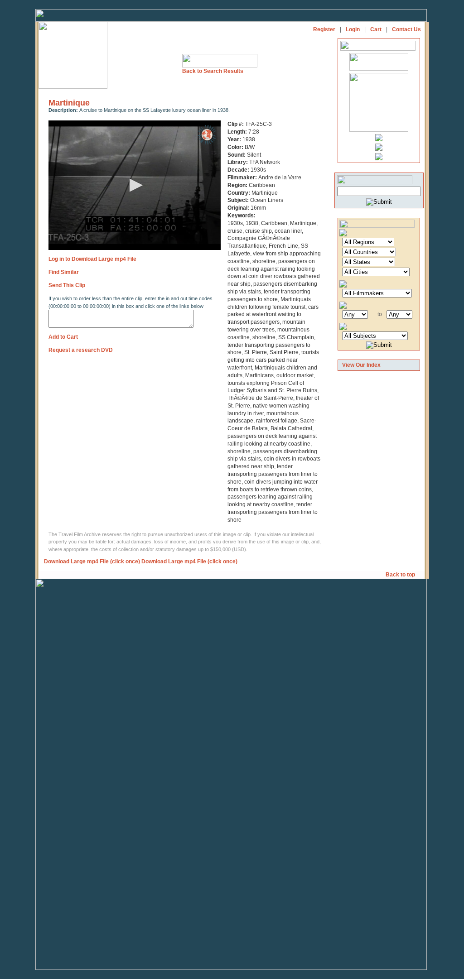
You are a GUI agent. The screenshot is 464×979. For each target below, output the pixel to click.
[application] (134, 185)
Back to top (401, 574)
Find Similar (63, 272)
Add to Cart (63, 337)
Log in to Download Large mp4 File (92, 259)
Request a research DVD (80, 350)
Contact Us (406, 29)
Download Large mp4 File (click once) (92, 561)
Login (353, 29)
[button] (135, 185)
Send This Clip (66, 285)
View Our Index (361, 365)
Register (324, 29)
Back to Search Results (212, 71)
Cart (376, 29)
